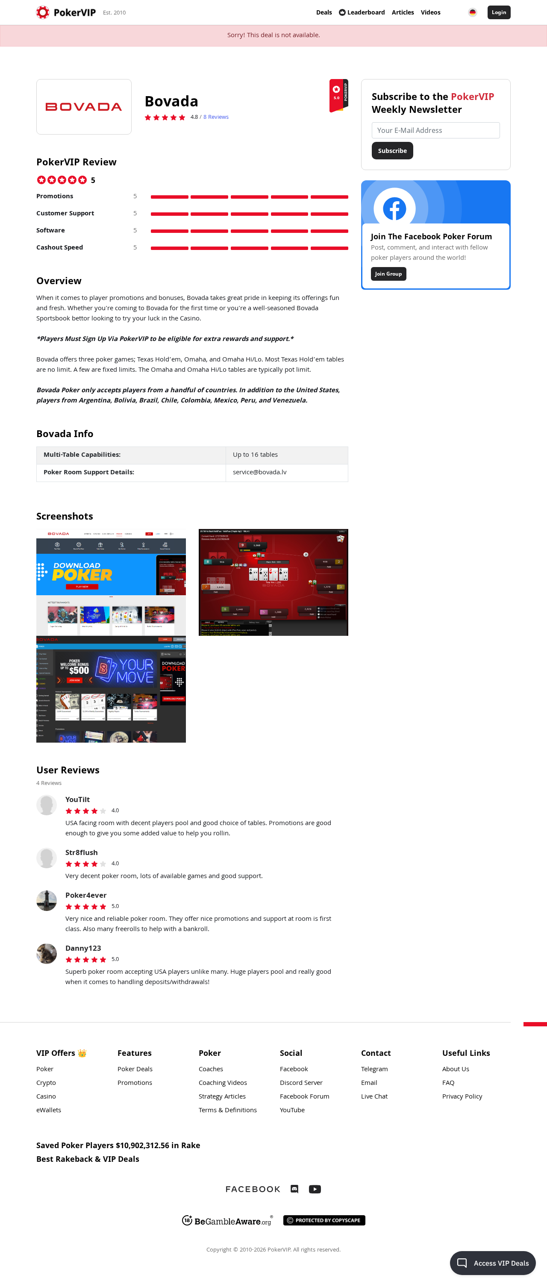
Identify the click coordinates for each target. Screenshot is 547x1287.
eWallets (48, 1111)
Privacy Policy (462, 1097)
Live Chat (374, 1097)
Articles (403, 12)
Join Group (388, 273)
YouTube (292, 1111)
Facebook (294, 1070)
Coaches (211, 1070)
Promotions (135, 1083)
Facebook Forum (304, 1097)
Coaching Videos (223, 1083)
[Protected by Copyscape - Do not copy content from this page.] (324, 1220)
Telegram (374, 1070)
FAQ (448, 1083)
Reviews (216, 117)
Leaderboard (366, 12)
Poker (44, 1070)
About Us (455, 1070)
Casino (46, 1097)
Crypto (46, 1083)
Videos (431, 12)
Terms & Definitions (228, 1111)
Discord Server (301, 1083)
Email (369, 1083)
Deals (324, 12)
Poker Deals (135, 1070)
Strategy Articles (222, 1097)
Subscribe (392, 151)
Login (499, 12)
